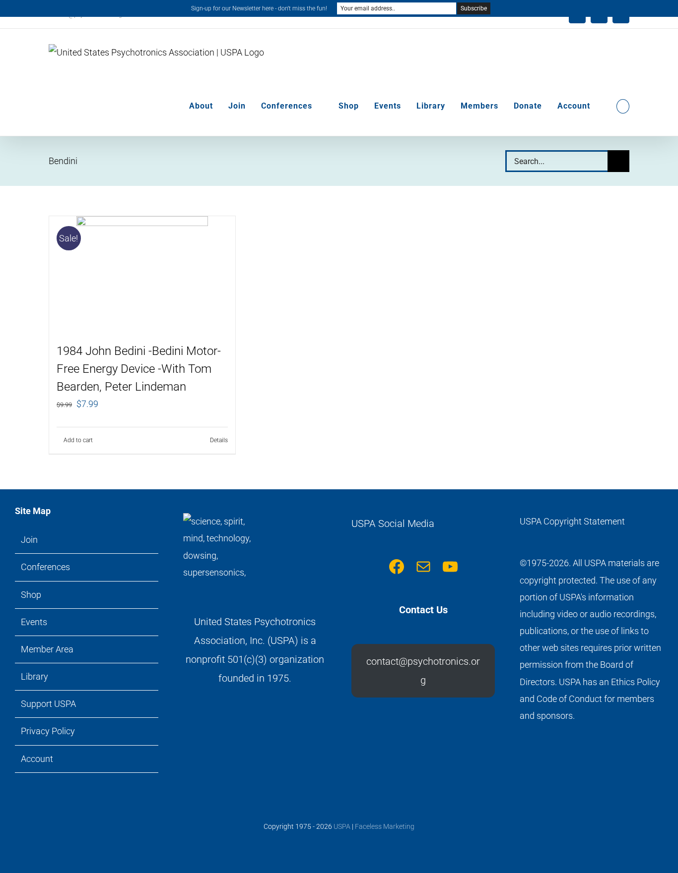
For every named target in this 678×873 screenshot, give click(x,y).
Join (29, 539)
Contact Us (423, 610)
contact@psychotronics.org (423, 670)
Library (34, 676)
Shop (31, 594)
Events (34, 622)
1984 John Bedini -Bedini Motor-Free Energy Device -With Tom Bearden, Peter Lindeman (139, 369)
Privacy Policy (48, 731)
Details (219, 440)
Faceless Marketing (384, 826)
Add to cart (78, 440)
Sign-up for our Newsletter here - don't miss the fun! (259, 8)
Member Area (47, 649)
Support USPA (48, 703)
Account (37, 759)
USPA (342, 826)
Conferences (45, 567)
